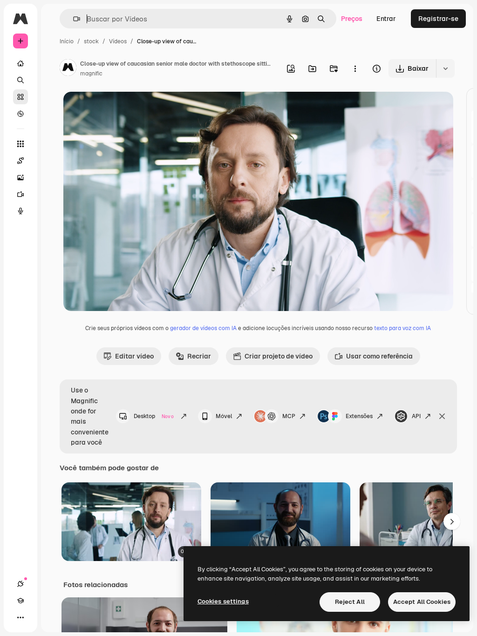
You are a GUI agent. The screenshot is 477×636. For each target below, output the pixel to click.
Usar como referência (379, 356)
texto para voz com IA (402, 328)
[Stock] (20, 96)
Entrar (386, 18)
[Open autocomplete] (73, 18)
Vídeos (118, 41)
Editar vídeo (134, 356)
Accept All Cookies (421, 602)
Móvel (224, 416)
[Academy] (20, 600)
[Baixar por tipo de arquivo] (445, 68)
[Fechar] (442, 416)
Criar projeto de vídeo (279, 356)
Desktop (154, 416)
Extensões (359, 416)
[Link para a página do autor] (68, 69)
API (416, 416)
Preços (351, 18)
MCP (288, 416)
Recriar (199, 356)
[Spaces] (20, 160)
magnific (91, 73)
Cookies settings (223, 601)
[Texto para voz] (20, 210)
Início (67, 41)
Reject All (350, 602)
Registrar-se (438, 18)
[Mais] (20, 617)
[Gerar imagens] (20, 177)
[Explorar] (20, 113)
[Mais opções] (355, 68)
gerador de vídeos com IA (203, 328)
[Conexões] (20, 583)
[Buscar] (20, 80)
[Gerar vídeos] (20, 194)
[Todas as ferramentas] (20, 143)
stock (91, 41)
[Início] (20, 63)
